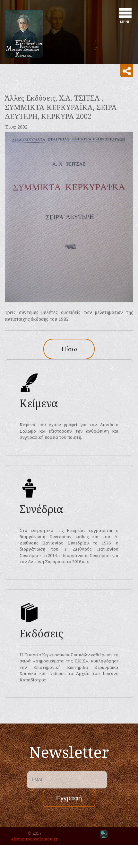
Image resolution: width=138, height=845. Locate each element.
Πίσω (69, 349)
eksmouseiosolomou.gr (34, 839)
